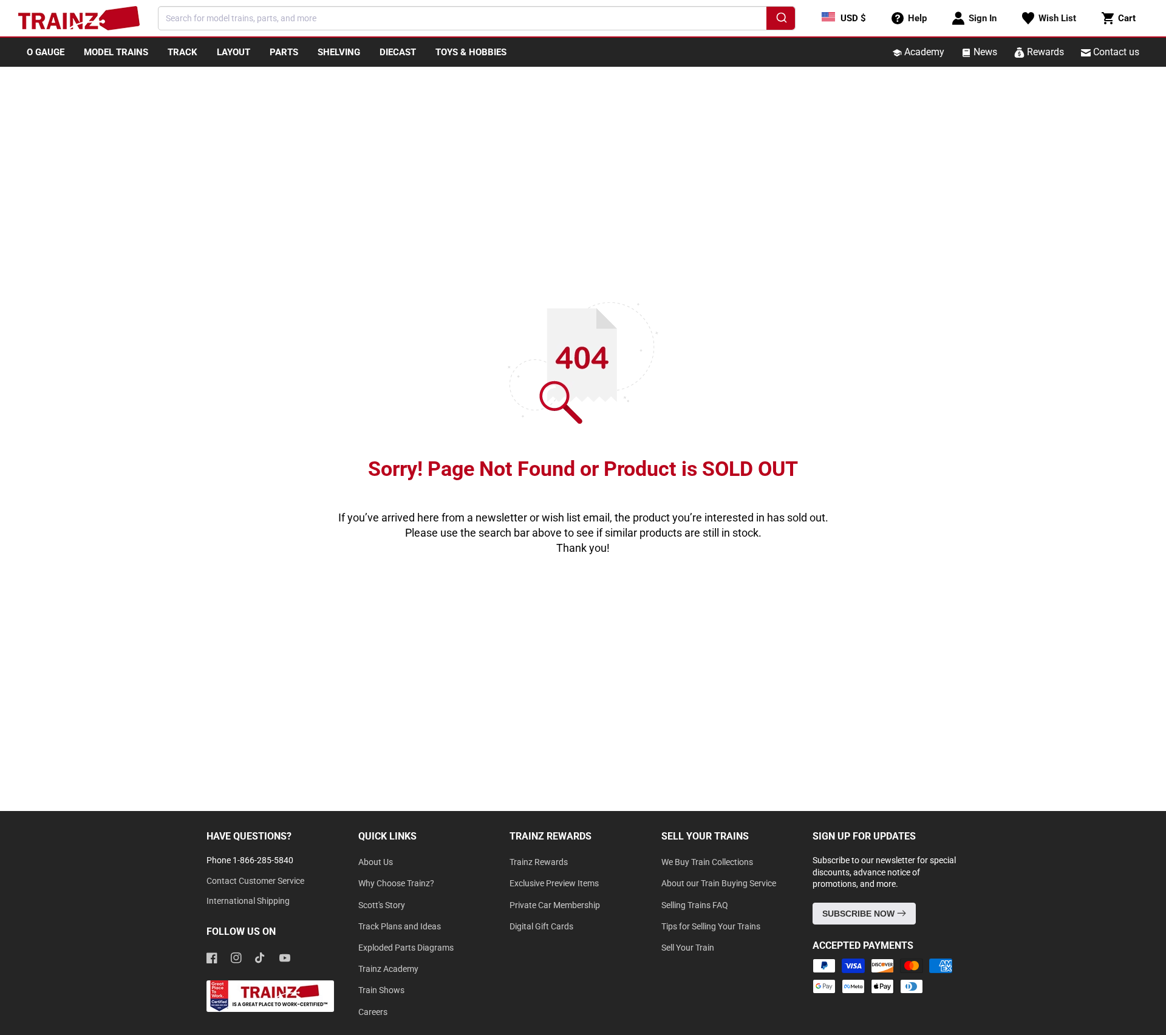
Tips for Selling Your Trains (710, 926)
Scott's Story (381, 905)
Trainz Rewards (539, 862)
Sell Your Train (687, 947)
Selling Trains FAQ (694, 905)
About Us (375, 862)
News (984, 52)
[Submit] (780, 20)
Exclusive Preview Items (554, 883)
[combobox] (477, 18)
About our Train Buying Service (718, 883)
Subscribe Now (859, 913)
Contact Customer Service (255, 881)
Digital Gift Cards (541, 926)
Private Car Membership (555, 905)
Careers (372, 1012)
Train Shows (381, 990)
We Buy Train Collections (707, 862)
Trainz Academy (388, 969)
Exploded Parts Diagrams (406, 947)
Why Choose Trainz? (396, 883)
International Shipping (248, 901)
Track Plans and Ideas (399, 926)
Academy (923, 52)
